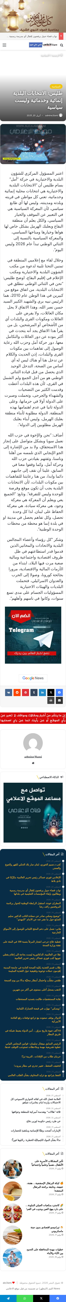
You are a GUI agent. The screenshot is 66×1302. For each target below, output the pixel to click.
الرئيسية (56, 55)
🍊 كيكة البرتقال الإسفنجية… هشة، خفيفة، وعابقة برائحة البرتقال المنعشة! (45, 1187)
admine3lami (51, 115)
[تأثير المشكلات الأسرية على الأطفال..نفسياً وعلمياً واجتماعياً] (12, 1169)
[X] (50, 692)
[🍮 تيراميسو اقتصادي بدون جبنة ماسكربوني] (12, 1235)
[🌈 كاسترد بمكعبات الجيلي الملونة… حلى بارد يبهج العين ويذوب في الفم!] (12, 1213)
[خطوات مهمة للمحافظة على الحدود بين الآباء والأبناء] (12, 1257)
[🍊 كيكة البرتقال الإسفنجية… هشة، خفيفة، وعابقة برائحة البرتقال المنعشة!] (12, 1191)
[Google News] (33, 678)
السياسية (45, 55)
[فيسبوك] (59, 692)
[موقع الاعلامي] (43, 44)
